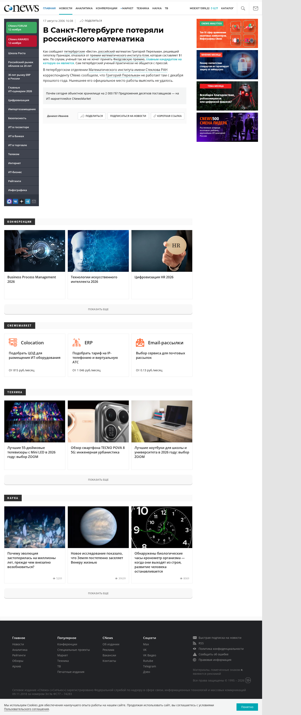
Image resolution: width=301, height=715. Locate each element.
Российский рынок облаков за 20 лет (20, 64)
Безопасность (17, 118)
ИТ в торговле (17, 145)
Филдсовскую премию (129, 59)
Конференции (67, 644)
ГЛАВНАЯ (49, 8)
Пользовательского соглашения (26, 709)
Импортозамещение (22, 109)
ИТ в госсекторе (18, 127)
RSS (201, 643)
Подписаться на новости (128, 116)
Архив (16, 666)
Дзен (146, 672)
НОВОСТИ (65, 8)
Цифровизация (18, 100)
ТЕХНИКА (143, 8)
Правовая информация (215, 660)
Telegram (149, 666)
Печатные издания (70, 672)
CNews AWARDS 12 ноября (18, 41)
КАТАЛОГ (227, 8)
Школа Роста (17, 53)
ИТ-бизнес (15, 172)
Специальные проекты (73, 650)
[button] (243, 8)
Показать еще (98, 309)
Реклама (108, 650)
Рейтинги (14, 181)
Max (146, 644)
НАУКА (157, 8)
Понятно (247, 707)
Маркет (62, 655)
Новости (18, 644)
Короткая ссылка (169, 116)
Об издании (111, 644)
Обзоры (17, 661)
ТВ (166, 8)
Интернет (14, 163)
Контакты (109, 661)
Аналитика (84, 8)
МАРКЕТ (127, 8)
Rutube (148, 661)
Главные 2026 (20, 89)
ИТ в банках (16, 136)
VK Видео (149, 655)
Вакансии (109, 655)
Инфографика (17, 190)
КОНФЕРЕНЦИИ (106, 8)
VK (145, 650)
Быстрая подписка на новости (220, 638)
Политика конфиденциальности (221, 649)
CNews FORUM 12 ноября (17, 27)
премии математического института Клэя (119, 55)
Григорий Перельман (123, 75)
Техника (63, 661)
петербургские (74, 51)
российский (106, 51)
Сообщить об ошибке (214, 654)
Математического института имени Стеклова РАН (128, 69)
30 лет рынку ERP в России (19, 76)
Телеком (13, 154)
